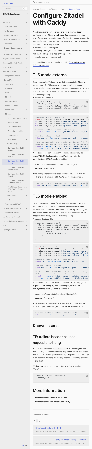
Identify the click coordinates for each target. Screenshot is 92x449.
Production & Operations (16, 118)
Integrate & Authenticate (12, 59)
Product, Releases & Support (13, 221)
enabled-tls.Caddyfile (44, 219)
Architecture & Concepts (12, 217)
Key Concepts (9, 31)
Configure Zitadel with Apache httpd (16, 168)
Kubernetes (9, 110)
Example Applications (12, 39)
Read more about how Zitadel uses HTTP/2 (53, 402)
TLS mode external (77, 62)
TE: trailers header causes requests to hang (54, 340)
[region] (61, 106)
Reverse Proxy (12, 144)
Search (16, 8)
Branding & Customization (13, 54)
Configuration (11, 139)
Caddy (79, 32)
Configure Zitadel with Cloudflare (16, 175)
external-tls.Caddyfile (44, 98)
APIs (4, 225)
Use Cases (8, 44)
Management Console (12, 76)
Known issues (45, 325)
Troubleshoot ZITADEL (13, 204)
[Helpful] (35, 421)
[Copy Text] (87, 102)
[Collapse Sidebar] (26, 3)
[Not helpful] (39, 421)
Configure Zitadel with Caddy (16, 162)
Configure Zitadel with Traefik (16, 149)
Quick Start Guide (10, 27)
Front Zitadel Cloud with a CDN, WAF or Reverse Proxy (17, 189)
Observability (11, 196)
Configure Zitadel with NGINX (16, 155)
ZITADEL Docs (7, 3)
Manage (8, 114)
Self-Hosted (8, 84)
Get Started (7, 22)
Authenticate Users (11, 35)
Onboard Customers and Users (13, 49)
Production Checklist (15, 131)
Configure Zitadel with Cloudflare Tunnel (16, 181)
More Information (49, 390)
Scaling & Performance (12, 208)
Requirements (13, 122)
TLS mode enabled (41, 65)
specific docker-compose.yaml (48, 57)
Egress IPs (8, 80)
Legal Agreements (9, 230)
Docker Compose (11, 105)
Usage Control (13, 135)
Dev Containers (10, 101)
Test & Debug (8, 67)
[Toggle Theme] (24, 445)
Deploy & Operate (9, 71)
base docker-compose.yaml (46, 47)
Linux (7, 93)
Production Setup (14, 127)
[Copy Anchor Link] (69, 75)
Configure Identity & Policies (13, 63)
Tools (8, 200)
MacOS (8, 97)
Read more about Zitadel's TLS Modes (51, 398)
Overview (8, 88)
